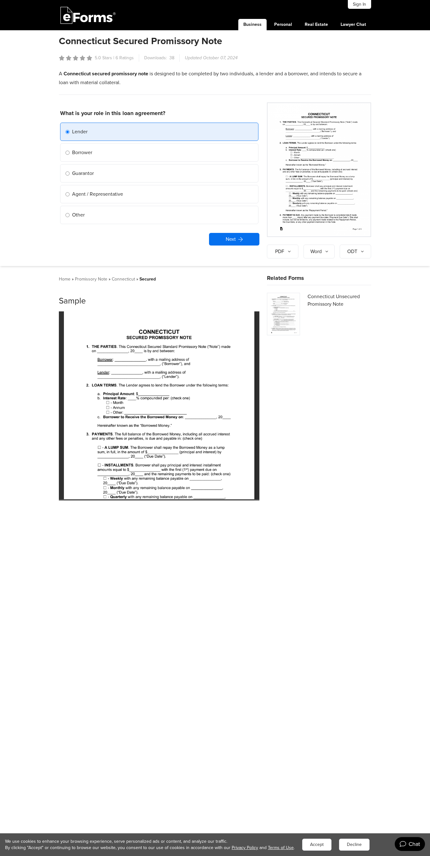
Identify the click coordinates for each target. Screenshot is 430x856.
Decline (354, 844)
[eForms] (88, 15)
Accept (317, 844)
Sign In (359, 4)
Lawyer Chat (353, 24)
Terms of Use (281, 847)
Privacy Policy (245, 847)
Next (231, 239)
